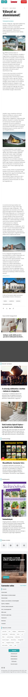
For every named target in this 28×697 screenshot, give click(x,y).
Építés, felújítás (5, 603)
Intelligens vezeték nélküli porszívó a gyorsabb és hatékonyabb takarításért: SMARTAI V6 (13, 336)
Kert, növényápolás (6, 609)
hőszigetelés (21, 639)
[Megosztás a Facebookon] (3, 308)
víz (22, 634)
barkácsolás (12, 634)
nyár (15, 645)
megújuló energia (10, 642)
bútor (18, 634)
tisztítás (17, 642)
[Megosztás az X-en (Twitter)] (6, 308)
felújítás (5, 301)
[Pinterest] (17, 545)
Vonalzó (3, 623)
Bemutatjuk (4, 598)
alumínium (18, 301)
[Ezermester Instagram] (4, 667)
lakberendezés (21, 631)
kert (9, 631)
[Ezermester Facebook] (2, 667)
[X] (10, 545)
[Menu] (2, 1)
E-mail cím (5, 564)
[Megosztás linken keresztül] (13, 308)
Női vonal (3, 612)
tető (3, 642)
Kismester (4, 617)
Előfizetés (14, 661)
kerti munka (4, 645)
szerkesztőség (10, 637)
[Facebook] (4, 545)
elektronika (17, 637)
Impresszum (14, 653)
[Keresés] (5, 1)
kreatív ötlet (4, 634)
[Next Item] (24, 450)
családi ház (11, 301)
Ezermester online (7, 585)
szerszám (4, 631)
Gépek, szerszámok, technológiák (10, 600)
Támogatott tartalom (7, 304)
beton (11, 645)
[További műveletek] (24, 8)
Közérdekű (4, 592)
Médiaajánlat (14, 656)
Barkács (3, 620)
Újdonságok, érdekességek (8, 595)
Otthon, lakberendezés (7, 606)
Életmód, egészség (6, 615)
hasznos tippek (5, 639)
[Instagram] (24, 545)
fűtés (3, 637)
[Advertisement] (14, 101)
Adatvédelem (14, 659)
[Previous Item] (3, 450)
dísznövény (13, 639)
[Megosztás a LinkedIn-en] (10, 308)
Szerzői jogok (14, 664)
